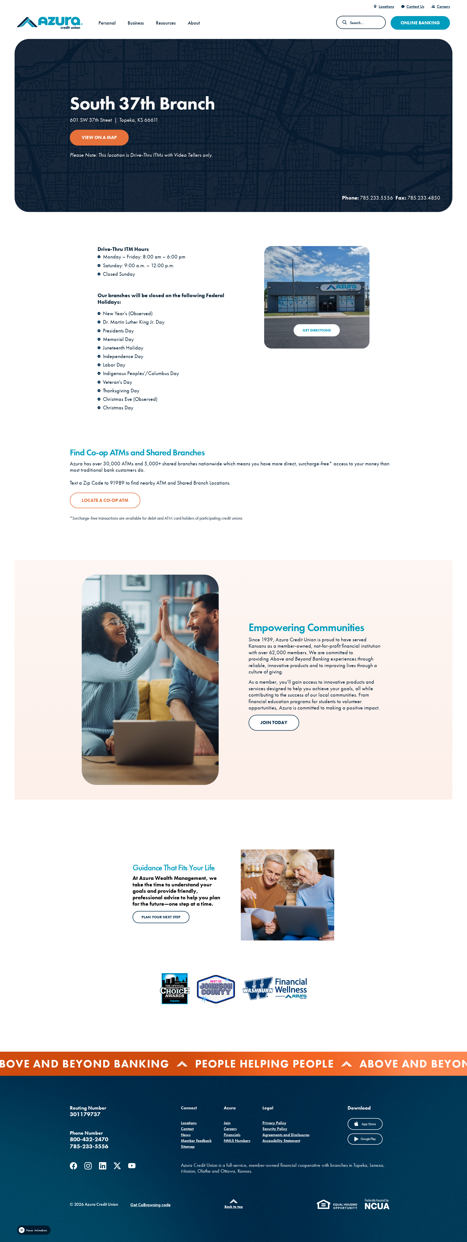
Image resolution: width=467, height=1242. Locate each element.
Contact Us (415, 6)
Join (227, 1122)
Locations (386, 6)
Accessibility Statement (281, 1140)
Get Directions (317, 330)
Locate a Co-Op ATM (105, 500)
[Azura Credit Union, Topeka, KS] (50, 23)
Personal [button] (107, 23)
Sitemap (188, 1146)
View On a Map (105, 137)
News (185, 1134)
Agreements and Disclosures (285, 1134)
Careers (443, 6)
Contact (187, 1128)
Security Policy (274, 1128)
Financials (232, 1134)
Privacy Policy (274, 1122)
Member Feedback (196, 1140)
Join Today (273, 722)
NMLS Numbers (237, 1140)
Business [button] (136, 23)
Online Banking (420, 23)
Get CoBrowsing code (150, 1204)
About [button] (194, 23)
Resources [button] (166, 23)
